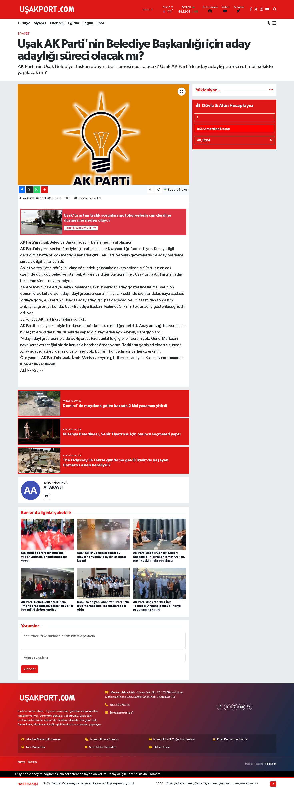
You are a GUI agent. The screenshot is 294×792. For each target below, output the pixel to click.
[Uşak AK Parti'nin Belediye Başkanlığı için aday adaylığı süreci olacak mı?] (103, 134)
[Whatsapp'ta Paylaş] (36, 189)
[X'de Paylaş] (29, 189)
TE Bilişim (270, 763)
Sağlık (87, 23)
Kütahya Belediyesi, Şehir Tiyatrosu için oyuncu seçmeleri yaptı (211, 783)
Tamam (155, 774)
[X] (227, 707)
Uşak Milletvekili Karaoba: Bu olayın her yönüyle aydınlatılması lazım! (101, 556)
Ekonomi (57, 23)
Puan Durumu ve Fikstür (232, 739)
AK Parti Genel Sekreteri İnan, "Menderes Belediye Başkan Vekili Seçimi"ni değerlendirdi (47, 605)
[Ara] (274, 9)
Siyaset (40, 23)
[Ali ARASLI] (30, 490)
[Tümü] (271, 90)
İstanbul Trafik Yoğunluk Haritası (174, 739)
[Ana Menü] (274, 23)
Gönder (30, 669)
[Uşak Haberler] (48, 9)
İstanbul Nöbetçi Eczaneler (43, 739)
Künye (22, 761)
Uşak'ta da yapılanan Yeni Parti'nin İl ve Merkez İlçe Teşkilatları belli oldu (103, 605)
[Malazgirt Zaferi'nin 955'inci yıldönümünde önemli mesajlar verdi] (47, 534)
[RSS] (249, 707)
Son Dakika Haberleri (102, 747)
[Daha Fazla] (44, 189)
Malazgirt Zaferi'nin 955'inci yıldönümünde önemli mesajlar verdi (44, 556)
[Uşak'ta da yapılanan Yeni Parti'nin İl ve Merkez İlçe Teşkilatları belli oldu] (103, 583)
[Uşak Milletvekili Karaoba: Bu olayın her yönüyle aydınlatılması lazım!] (103, 534)
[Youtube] (241, 707)
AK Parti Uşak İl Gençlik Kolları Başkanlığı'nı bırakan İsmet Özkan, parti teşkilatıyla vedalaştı (159, 556)
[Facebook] (220, 707)
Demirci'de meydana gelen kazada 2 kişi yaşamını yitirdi (93, 783)
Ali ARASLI (28, 198)
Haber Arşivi (162, 747)
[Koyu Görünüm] (269, 23)
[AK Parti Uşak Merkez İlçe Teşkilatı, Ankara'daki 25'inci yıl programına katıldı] (159, 583)
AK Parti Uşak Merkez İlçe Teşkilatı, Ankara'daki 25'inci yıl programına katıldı (157, 605)
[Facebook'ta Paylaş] (22, 189)
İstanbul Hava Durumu (104, 739)
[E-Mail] (47, 496)
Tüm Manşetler (35, 747)
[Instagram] (234, 707)
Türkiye (24, 23)
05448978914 (120, 704)
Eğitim (73, 23)
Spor (100, 23)
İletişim (32, 761)
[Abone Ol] (175, 189)
